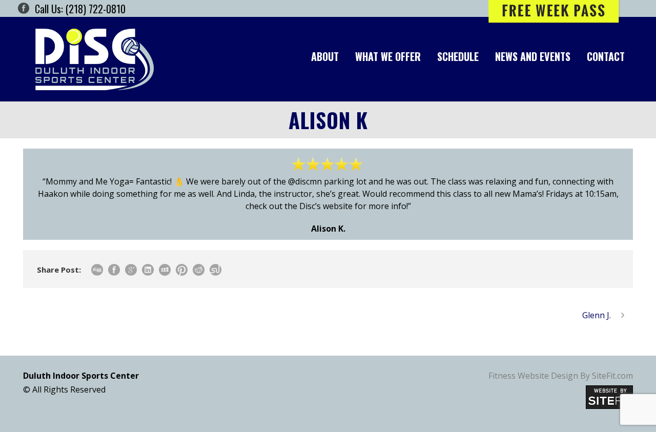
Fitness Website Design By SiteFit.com (560, 375)
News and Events (532, 56)
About (325, 56)
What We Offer (388, 56)
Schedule (458, 56)
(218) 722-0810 (96, 8)
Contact (606, 56)
